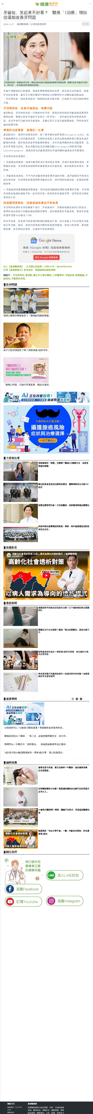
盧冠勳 (28, 275)
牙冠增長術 (18, 275)
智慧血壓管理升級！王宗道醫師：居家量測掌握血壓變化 (63, 505)
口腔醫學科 (58, 275)
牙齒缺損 (69, 275)
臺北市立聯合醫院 (42, 275)
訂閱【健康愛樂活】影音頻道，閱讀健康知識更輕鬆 (29, 270)
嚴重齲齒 (79, 275)
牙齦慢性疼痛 (18, 278)
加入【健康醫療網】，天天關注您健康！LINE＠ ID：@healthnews (37, 266)
